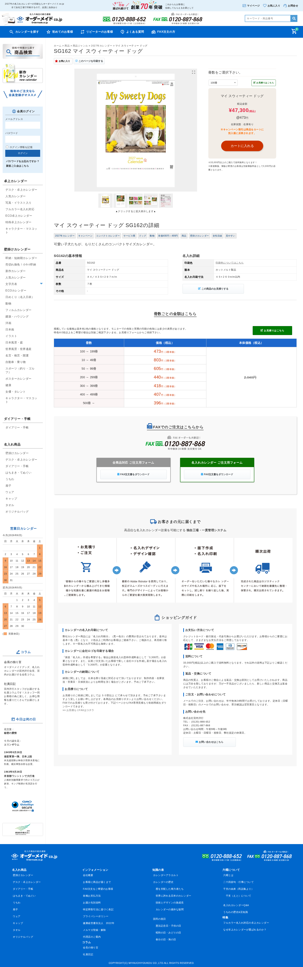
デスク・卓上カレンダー (21, 189)
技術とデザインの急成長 (170, 902)
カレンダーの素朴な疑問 (170, 909)
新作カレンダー (15, 271)
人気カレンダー (15, 196)
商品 (184, 236)
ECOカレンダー (15, 290)
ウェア (9, 492)
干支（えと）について (238, 895)
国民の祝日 (159, 918)
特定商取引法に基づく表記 (98, 909)
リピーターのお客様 (99, 31)
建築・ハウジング (17, 316)
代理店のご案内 (92, 936)
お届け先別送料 (92, 902)
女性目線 (217, 236)
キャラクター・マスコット (21, 230)
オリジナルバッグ (17, 511)
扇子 (8, 485)
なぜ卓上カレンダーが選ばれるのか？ (245, 929)
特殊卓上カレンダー (18, 222)
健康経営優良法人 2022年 (98, 923)
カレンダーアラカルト (166, 875)
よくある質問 (135, 31)
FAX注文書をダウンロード (135, 474)
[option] (135, 130)
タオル (9, 505)
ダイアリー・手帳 (17, 427)
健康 (8, 385)
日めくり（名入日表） (19, 297)
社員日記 (10, 683)
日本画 (9, 329)
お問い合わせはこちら (211, 741)
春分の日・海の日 (166, 939)
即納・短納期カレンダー (21, 258)
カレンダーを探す (27, 31)
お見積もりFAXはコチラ (80, 710)
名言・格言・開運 (17, 355)
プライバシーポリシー (95, 916)
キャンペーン (85, 236)
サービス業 (129, 236)
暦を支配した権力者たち (170, 888)
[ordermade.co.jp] (31, 24)
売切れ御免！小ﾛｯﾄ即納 (20, 264)
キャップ (11, 498)
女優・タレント (15, 391)
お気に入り (64, 61)
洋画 (8, 323)
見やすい (230, 236)
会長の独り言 (12, 662)
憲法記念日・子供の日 (168, 925)
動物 (152, 236)
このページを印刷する (91, 61)
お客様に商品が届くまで (97, 882)
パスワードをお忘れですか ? (22, 161)
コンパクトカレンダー (108, 236)
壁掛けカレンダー (199, 236)
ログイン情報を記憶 (20, 147)
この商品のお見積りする (214, 288)
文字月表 (11, 284)
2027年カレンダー (65, 236)
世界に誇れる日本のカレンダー (173, 895)
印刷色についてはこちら (230, 262)
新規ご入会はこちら (17, 165)
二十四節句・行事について (238, 882)
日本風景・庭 (14, 342)
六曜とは (228, 875)
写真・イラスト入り (18, 202)
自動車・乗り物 (15, 361)
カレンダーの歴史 (163, 882)
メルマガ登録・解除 (94, 930)
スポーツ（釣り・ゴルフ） (19, 370)
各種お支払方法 (92, 895)
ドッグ (142, 236)
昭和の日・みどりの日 (168, 932)
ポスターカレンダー (18, 378)
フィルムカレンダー (18, 310)
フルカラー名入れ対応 (19, 209)
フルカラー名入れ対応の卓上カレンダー (246, 922)
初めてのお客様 (62, 31)
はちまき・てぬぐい (18, 472)
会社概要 (88, 875)
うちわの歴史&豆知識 (235, 912)
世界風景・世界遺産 (18, 349)
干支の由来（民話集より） (238, 888)
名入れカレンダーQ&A (236, 905)
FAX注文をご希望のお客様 (98, 888)
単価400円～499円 (168, 236)
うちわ (9, 479)
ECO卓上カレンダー (18, 215)
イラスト (11, 336)
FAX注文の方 (166, 31)
